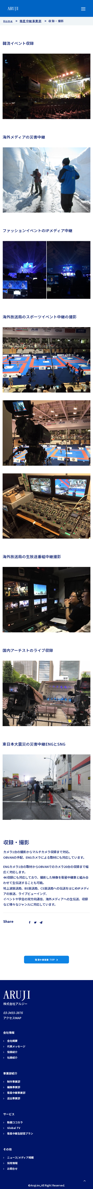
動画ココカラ (15, 1122)
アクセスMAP (12, 1018)
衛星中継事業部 (31, 21)
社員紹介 (12, 1057)
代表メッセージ (16, 1046)
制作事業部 (13, 1081)
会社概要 (12, 1040)
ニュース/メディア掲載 (20, 1157)
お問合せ (12, 1168)
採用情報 (12, 1163)
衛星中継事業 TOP (45, 959)
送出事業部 (13, 1098)
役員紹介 (12, 1052)
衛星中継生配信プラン (20, 1133)
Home (8, 21)
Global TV (13, 1128)
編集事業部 (13, 1087)
